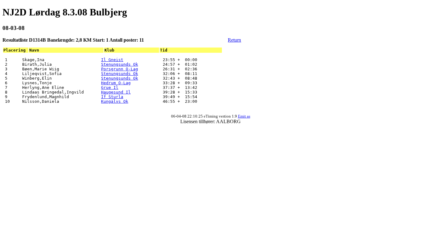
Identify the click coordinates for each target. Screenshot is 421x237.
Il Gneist (112, 59)
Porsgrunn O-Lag (119, 69)
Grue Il (109, 87)
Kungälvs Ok (114, 101)
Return (234, 40)
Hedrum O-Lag (116, 83)
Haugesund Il (116, 92)
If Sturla (112, 96)
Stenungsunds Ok (119, 64)
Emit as (244, 116)
